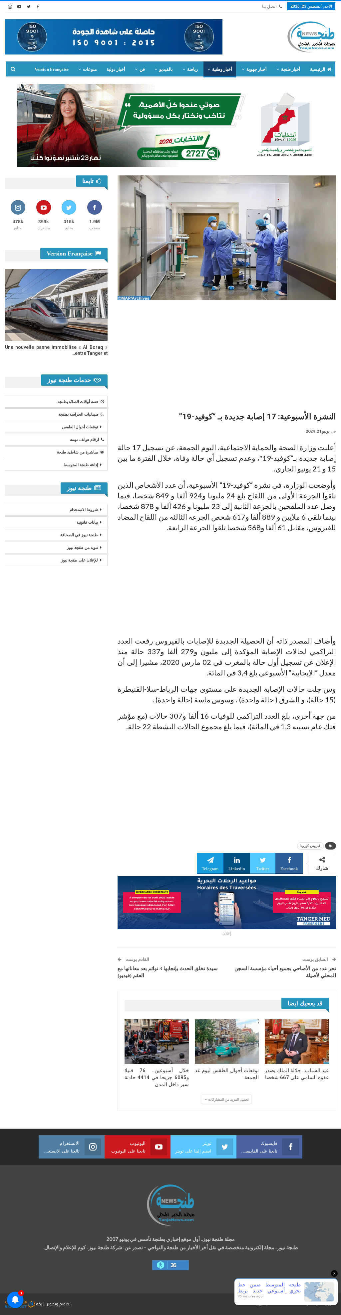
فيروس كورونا (310, 846)
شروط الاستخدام (84, 509)
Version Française (52, 69)
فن (142, 69)
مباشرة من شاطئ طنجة (77, 452)
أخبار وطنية (222, 69)
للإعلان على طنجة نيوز (79, 560)
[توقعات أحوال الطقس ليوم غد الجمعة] (227, 1041)
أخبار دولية (116, 69)
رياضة (192, 69)
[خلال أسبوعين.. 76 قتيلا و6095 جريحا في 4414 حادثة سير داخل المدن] (157, 1041)
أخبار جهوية (256, 69)
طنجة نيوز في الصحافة (79, 535)
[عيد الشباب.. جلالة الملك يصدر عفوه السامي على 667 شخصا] (297, 1041)
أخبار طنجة (290, 69)
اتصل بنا (269, 6)
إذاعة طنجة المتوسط (81, 464)
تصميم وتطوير (59, 1304)
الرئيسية (317, 69)
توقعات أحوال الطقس (80, 427)
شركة (41, 1304)
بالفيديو (166, 69)
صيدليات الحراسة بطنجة (78, 414)
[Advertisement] (227, 353)
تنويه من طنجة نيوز (82, 547)
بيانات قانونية (87, 522)
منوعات (90, 69)
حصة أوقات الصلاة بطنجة (78, 401)
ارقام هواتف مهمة (84, 439)
